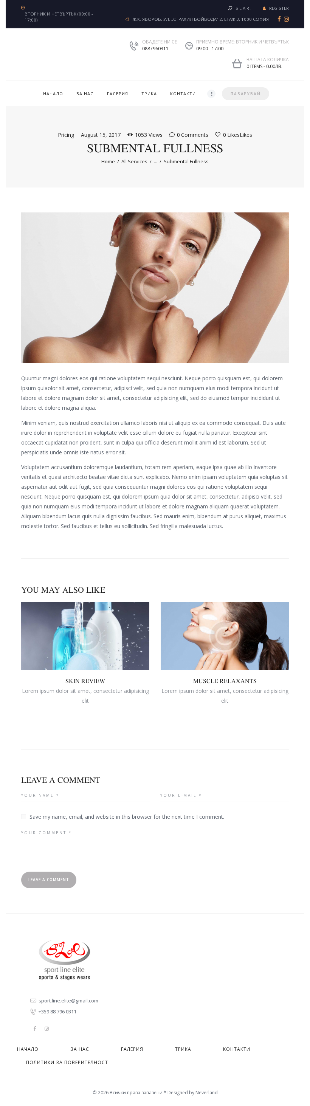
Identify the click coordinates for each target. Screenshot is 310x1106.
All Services (134, 161)
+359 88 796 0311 (57, 1011)
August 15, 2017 (101, 134)
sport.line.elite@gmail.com (68, 1000)
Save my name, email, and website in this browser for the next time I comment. (126, 816)
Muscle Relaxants (225, 681)
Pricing (66, 134)
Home (108, 161)
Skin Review (85, 681)
